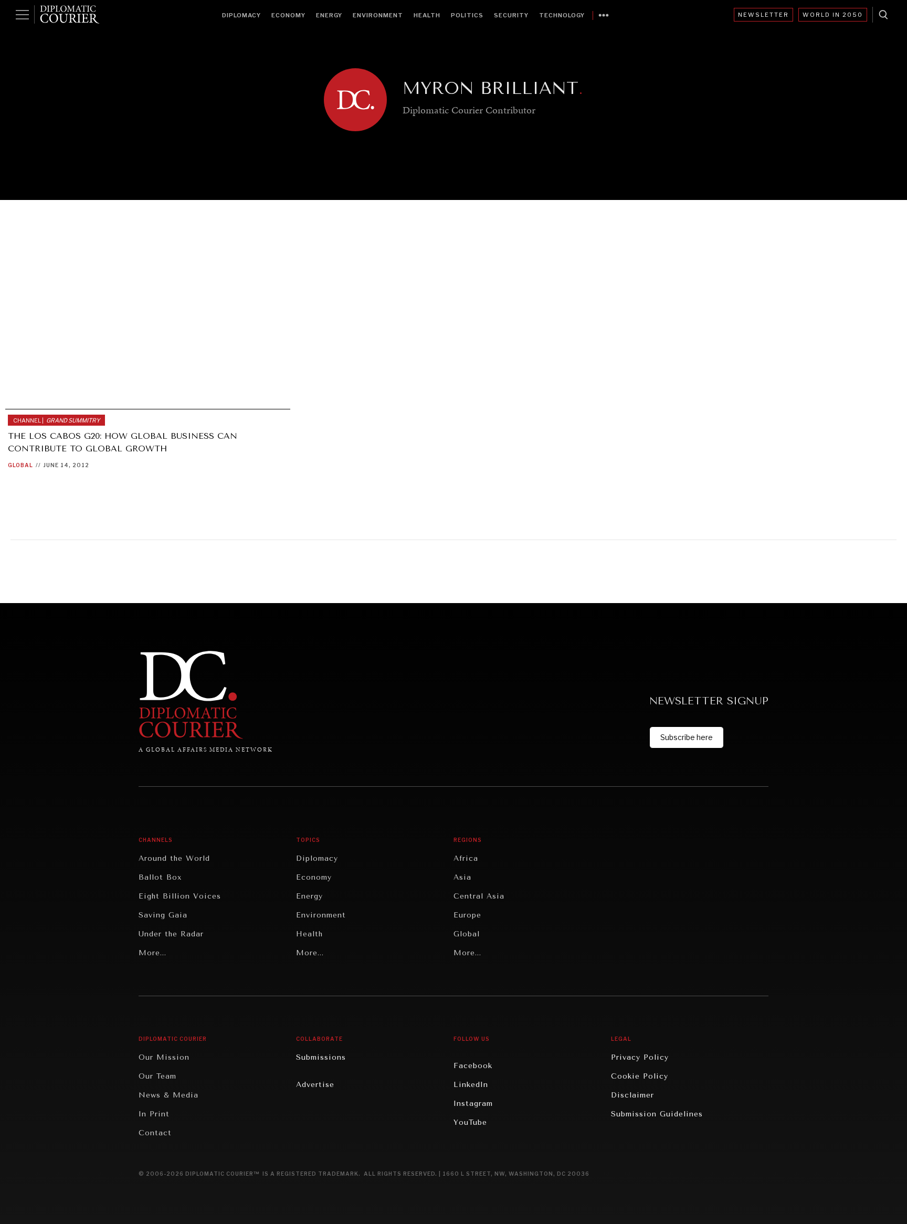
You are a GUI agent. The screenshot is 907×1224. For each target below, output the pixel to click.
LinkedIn (471, 1084)
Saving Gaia (163, 915)
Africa (466, 858)
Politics (467, 15)
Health (427, 15)
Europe (467, 915)
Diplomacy (241, 15)
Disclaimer (632, 1095)
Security (511, 15)
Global (20, 465)
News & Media (168, 1095)
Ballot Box (160, 877)
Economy (288, 15)
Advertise (315, 1084)
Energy (329, 15)
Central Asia (479, 896)
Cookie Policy (639, 1076)
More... (152, 952)
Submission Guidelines (657, 1114)
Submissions (321, 1057)
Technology (562, 15)
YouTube (470, 1122)
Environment (378, 15)
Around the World (174, 858)
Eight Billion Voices (180, 896)
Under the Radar (171, 934)
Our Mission (164, 1057)
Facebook (473, 1065)
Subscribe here (686, 737)
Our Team (157, 1076)
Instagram (473, 1103)
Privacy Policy (640, 1057)
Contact (155, 1132)
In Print (154, 1114)
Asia (462, 877)
